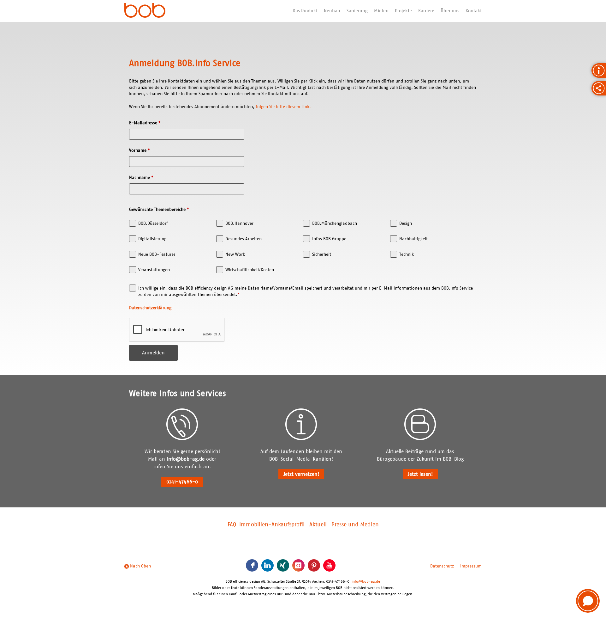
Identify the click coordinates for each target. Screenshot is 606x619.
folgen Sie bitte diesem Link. (283, 107)
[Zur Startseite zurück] (144, 11)
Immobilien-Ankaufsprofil (272, 525)
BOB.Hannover (239, 223)
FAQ (232, 525)
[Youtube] (329, 565)
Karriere (426, 11)
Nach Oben (140, 566)
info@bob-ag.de (186, 459)
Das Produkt (305, 11)
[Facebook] (252, 565)
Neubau (332, 11)
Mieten (381, 11)
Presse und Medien (355, 525)
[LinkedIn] (267, 565)
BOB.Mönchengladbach (334, 223)
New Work (235, 254)
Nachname (141, 177)
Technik (406, 254)
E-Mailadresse (145, 123)
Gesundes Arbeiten (243, 239)
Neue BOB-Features (156, 254)
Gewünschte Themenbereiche (159, 209)
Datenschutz (442, 566)
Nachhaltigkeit (413, 239)
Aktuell (318, 525)
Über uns (450, 11)
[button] (588, 601)
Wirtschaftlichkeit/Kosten (249, 270)
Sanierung (357, 11)
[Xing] (283, 565)
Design (405, 223)
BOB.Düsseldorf (153, 223)
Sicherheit (321, 254)
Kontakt (474, 11)
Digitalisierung (152, 239)
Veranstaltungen (154, 270)
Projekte (403, 11)
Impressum (471, 566)
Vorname (139, 150)
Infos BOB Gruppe (329, 239)
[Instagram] (298, 565)
